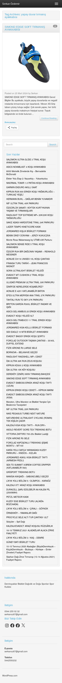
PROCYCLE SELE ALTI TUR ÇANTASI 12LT (27, 517)
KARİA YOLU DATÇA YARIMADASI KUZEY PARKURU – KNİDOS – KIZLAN (26, 451)
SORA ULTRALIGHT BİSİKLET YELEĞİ (25, 270)
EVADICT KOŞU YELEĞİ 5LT (20, 315)
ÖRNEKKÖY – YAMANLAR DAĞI (21, 512)
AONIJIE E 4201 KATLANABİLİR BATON (25, 290)
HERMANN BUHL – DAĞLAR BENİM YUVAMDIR (29, 198)
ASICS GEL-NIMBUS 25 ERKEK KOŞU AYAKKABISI (30, 311)
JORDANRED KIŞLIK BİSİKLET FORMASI (26, 231)
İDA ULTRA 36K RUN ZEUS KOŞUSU (24, 360)
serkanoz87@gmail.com (16, 614)
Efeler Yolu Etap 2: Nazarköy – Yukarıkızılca (27, 178)
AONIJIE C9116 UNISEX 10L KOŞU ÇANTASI (28, 258)
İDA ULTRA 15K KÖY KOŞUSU (20, 369)
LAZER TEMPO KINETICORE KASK (23, 226)
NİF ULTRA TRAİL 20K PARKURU (22, 409)
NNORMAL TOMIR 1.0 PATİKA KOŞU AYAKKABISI (30, 182)
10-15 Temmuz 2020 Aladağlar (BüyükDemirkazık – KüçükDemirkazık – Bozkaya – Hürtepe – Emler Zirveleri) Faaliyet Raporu (30, 549)
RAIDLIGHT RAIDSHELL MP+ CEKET (24, 356)
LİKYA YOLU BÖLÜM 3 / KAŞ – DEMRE (25, 537)
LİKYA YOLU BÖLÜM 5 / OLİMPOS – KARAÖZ (28, 480)
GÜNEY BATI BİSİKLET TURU (20, 542)
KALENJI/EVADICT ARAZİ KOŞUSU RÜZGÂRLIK (29, 525)
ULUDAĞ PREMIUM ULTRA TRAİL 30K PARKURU (30, 282)
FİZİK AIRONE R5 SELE (17, 438)
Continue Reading (48, 118)
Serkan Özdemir (11, 4)
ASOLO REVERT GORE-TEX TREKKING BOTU (28, 429)
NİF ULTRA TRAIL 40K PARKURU (22, 203)
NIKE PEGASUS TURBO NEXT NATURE (25, 413)
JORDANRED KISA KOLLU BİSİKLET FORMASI (29, 327)
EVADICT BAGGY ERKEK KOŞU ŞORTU (25, 336)
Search (52, 144)
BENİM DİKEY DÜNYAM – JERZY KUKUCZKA (28, 235)
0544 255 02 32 (12, 611)
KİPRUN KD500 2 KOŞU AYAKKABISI (24, 365)
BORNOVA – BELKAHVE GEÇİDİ (21, 352)
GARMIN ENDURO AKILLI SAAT (21, 187)
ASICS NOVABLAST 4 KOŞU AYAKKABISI (26, 166)
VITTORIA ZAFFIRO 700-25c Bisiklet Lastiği (27, 433)
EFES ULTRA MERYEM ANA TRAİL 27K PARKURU (30, 295)
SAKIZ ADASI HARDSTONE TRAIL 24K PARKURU (30, 222)
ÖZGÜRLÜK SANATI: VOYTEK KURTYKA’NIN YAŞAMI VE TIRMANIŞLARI (28, 209)
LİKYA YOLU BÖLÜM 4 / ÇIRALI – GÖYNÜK (27, 508)
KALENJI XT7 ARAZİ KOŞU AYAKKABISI (25, 485)
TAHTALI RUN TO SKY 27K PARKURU (24, 299)
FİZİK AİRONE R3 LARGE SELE (21, 347)
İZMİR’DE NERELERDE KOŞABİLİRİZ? (24, 286)
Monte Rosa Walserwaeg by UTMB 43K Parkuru (29, 239)
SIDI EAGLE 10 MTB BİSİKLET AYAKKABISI (27, 331)
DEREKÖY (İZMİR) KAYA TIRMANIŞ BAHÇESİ (28, 374)
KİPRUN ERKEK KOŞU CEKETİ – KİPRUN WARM (29, 390)
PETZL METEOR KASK (17, 496)
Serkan (34, 93)
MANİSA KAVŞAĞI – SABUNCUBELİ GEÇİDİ (27, 476)
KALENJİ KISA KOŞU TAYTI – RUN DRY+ (26, 425)
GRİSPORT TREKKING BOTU (20, 472)
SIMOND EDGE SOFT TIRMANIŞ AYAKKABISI (28, 378)
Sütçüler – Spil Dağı (15, 521)
